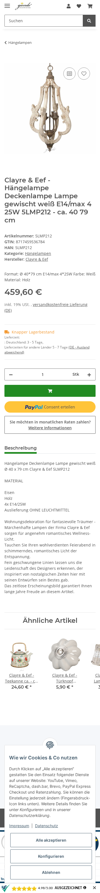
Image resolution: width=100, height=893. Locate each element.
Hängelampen (38, 253)
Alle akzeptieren (51, 840)
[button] (69, 6)
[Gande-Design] (23, 6)
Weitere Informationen (50, 427)
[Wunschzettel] (79, 6)
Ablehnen (51, 872)
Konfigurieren (51, 856)
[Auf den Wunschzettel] (84, 73)
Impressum (19, 825)
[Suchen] (89, 21)
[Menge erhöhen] (89, 374)
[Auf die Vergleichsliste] (69, 73)
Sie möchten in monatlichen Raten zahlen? (50, 424)
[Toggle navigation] (7, 3)
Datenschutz (46, 825)
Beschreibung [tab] (20, 448)
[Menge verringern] (11, 374)
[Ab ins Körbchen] (90, 6)
